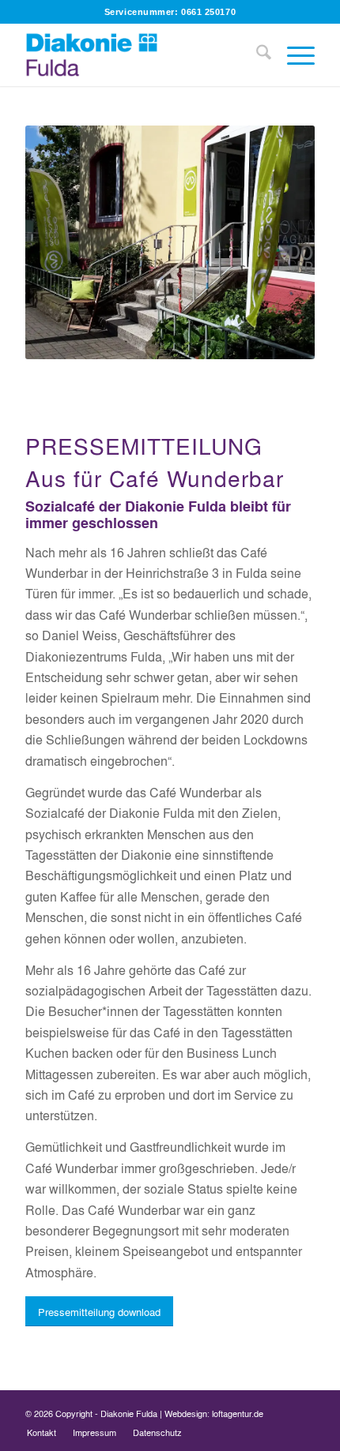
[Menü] (293, 54)
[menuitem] (255, 54)
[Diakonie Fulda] (140, 54)
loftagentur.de (237, 1413)
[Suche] (255, 54)
